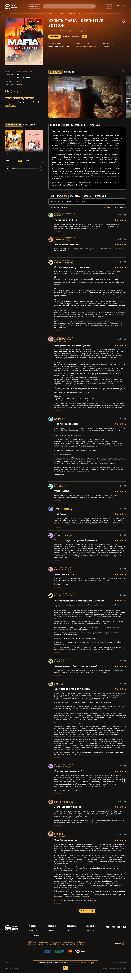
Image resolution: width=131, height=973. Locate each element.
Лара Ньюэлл (60, 766)
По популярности (119, 207)
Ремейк (13, 105)
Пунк (56, 684)
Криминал (8, 98)
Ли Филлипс (60, 240)
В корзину (54, 37)
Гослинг (58, 215)
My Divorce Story (30, 154)
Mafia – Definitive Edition (75, 13)
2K (18, 81)
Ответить (57, 231)
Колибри (58, 834)
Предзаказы (34, 935)
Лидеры (32, 926)
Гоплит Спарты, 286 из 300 (61, 341)
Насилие (35, 102)
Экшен (19, 71)
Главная (51, 13)
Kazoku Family (61, 535)
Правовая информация (118, 962)
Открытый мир (29, 98)
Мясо (7, 105)
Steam (106, 46)
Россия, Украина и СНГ (86, 46)
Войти (82, 201)
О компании (91, 926)
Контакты (90, 931)
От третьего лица (10, 102)
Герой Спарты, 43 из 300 (61, 836)
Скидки (51, 931)
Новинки (33, 931)
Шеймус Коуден (61, 262)
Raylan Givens (61, 596)
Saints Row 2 (9, 154)
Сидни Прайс (60, 569)
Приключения (28, 71)
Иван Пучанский (62, 802)
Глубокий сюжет (18, 98)
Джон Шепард (61, 339)
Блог (69, 931)
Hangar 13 (20, 84)
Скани (57, 661)
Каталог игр (61, 13)
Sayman (57, 419)
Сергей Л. (58, 486)
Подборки (52, 926)
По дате (107, 207)
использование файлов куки (82, 963)
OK (65, 968)
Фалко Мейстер (61, 509)
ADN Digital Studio (119, 968)
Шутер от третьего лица (24, 102)
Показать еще (87, 911)
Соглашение (9, 962)
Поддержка (72, 926)
